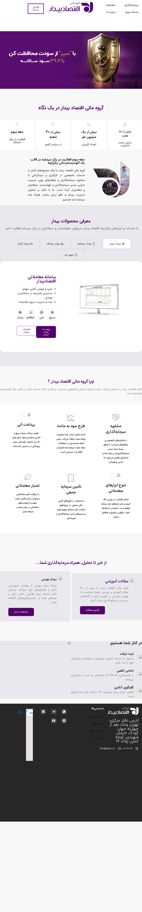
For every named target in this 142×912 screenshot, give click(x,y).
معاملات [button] (110, 5)
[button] (136, 81)
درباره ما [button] (111, 12)
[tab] (117, 243)
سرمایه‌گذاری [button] (132, 5)
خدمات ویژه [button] (132, 12)
